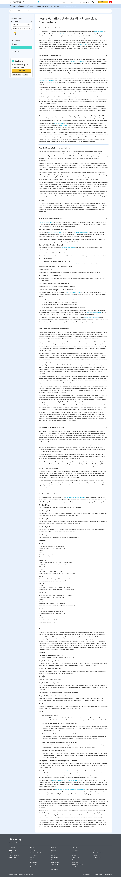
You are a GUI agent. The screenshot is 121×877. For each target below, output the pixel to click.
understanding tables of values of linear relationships (66, 780)
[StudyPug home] (15, 839)
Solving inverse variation (46, 222)
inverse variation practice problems (75, 497)
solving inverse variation (55, 232)
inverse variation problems (91, 317)
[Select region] (110, 2)
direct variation (98, 31)
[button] (31, 2)
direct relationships (59, 33)
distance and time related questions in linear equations (70, 789)
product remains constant (78, 61)
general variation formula (83, 232)
